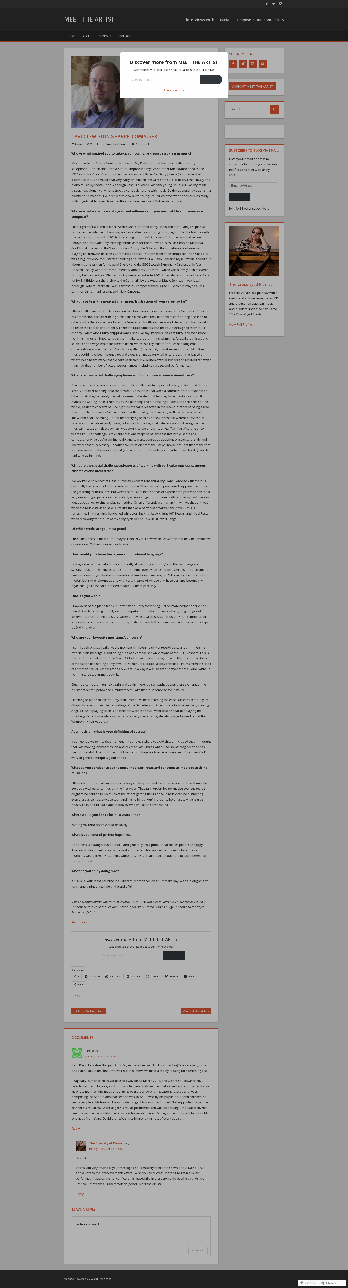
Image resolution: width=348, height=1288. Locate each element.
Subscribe (211, 80)
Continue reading (174, 90)
